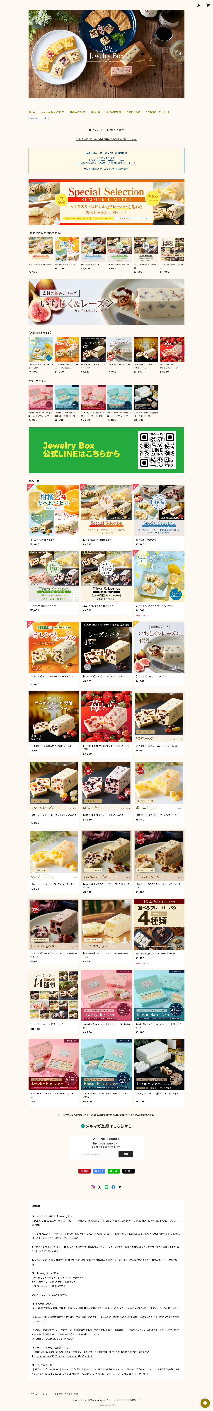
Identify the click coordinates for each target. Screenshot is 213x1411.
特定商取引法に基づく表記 (66, 1394)
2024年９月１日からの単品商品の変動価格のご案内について (106, 139)
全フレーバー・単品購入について (108, 130)
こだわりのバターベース (158, 112)
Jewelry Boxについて (52, 112)
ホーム (32, 112)
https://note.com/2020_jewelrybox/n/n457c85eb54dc (62, 1356)
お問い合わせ (133, 112)
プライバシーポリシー (40, 1394)
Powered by (103, 1405)
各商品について (77, 112)
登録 (126, 1154)
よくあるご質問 (113, 112)
